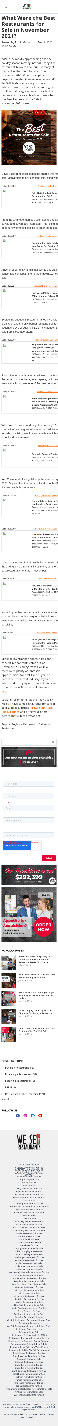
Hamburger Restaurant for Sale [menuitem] (29, 1257)
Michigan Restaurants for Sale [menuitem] (29, 1290)
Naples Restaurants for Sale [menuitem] (29, 1302)
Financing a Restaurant (21, 1074)
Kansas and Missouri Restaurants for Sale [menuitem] (29, 1272)
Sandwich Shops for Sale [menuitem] (29, 1359)
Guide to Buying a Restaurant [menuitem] (29, 1251)
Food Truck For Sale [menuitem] (29, 1239)
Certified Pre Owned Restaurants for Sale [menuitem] (29, 1206)
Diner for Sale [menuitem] (29, 1218)
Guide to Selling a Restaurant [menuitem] (29, 1254)
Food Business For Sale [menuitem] (29, 1236)
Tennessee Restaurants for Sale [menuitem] (29, 1382)
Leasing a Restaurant (20, 1080)
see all (5, 1099)
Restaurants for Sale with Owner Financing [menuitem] (29, 1341)
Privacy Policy (31, 1417)
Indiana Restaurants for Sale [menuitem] (29, 1266)
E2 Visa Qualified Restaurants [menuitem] (29, 1221)
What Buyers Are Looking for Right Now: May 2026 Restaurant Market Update (36, 995)
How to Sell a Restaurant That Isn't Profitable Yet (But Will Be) (36, 1030)
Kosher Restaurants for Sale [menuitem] (29, 1275)
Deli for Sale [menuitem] (29, 1215)
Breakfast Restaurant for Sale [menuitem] (29, 1194)
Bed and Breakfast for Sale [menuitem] (29, 1191)
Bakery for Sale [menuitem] (29, 1182)
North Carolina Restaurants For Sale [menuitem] (29, 1308)
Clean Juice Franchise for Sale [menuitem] (29, 1209)
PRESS (10, 1087)
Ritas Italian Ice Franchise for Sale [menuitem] (29, 1356)
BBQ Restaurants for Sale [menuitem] (29, 1188)
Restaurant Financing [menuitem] (29, 1323)
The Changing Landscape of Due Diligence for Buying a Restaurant (36, 1012)
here (4, 691)
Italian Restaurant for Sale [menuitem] (29, 1269)
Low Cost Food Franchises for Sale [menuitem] (29, 1284)
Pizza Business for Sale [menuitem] (29, 1311)
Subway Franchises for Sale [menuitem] (29, 1376)
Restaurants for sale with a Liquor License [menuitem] (29, 1338)
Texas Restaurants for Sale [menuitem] (29, 1385)
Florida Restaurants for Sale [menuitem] (29, 1233)
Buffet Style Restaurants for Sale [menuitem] (29, 1197)
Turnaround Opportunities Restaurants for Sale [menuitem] (29, 1388)
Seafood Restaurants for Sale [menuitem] (29, 1362)
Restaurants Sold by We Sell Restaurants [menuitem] (29, 1350)
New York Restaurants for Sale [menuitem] (29, 1305)
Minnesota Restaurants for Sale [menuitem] (29, 1296)
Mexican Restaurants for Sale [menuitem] (29, 1287)
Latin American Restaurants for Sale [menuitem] (29, 1278)
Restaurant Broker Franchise (25, 1094)
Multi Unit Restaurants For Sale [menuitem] (29, 1299)
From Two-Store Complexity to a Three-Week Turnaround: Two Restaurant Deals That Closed (35, 959)
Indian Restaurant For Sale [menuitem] (29, 1263)
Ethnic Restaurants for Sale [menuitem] (29, 1224)
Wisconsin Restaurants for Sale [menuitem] (29, 1394)
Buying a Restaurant (24, 724)
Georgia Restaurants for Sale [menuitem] (29, 1248)
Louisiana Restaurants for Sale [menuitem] (29, 1281)
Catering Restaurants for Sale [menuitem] (29, 1203)
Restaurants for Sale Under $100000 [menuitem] (29, 1335)
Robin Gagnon (24, 42)
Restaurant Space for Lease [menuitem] (29, 1329)
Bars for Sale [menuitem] (29, 1185)
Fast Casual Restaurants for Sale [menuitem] (29, 1227)
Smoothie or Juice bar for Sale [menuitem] (29, 1365)
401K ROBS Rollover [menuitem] (29, 1164)
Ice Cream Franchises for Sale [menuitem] (29, 1260)
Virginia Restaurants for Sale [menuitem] (29, 1391)
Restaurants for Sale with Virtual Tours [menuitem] (29, 1347)
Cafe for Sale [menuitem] (29, 1200)
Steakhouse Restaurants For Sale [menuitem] (29, 1373)
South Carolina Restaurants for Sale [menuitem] (29, 1370)
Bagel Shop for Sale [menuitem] (29, 1179)
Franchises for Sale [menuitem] (29, 1245)
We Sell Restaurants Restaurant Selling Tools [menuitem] (29, 1326)
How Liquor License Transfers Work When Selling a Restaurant (37, 976)
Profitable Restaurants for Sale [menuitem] (29, 1314)
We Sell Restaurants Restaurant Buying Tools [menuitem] (29, 1320)
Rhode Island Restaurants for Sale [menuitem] (29, 1353)
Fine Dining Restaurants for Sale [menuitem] (29, 1230)
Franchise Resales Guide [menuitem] (29, 1242)
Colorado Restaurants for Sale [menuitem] (29, 1212)
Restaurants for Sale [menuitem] (29, 1332)
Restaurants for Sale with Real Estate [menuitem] (29, 1344)
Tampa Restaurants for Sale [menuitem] (29, 1379)
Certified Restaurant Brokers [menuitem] (29, 1317)
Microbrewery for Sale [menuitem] (29, 1293)
